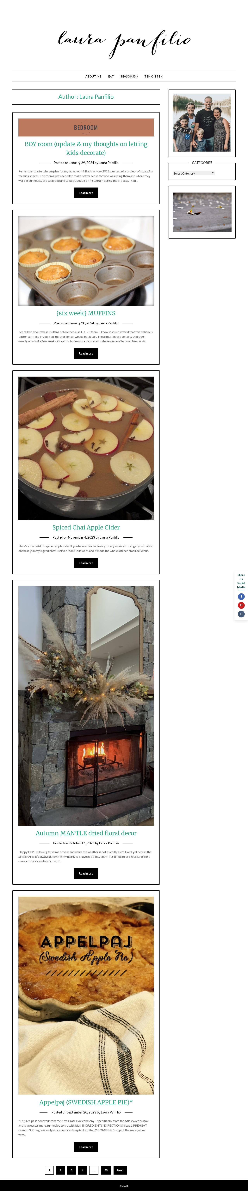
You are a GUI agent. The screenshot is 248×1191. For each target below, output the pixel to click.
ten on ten (153, 76)
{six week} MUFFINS (86, 313)
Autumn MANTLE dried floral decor (86, 833)
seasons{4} (129, 76)
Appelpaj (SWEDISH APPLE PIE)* (86, 1102)
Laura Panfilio (109, 163)
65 (106, 1170)
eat (111, 76)
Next (120, 1170)
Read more (86, 192)
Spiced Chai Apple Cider (86, 527)
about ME (93, 76)
